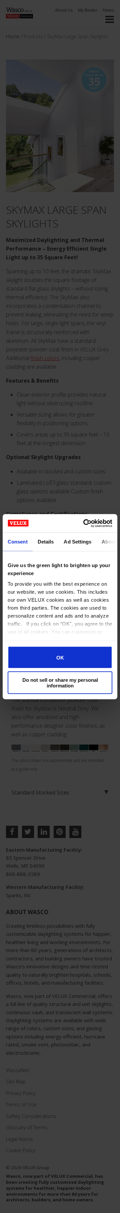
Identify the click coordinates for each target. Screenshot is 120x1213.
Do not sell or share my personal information (60, 682)
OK (60, 657)
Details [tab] (46, 542)
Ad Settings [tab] (77, 542)
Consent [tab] (18, 542)
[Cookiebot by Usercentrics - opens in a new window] (84, 523)
